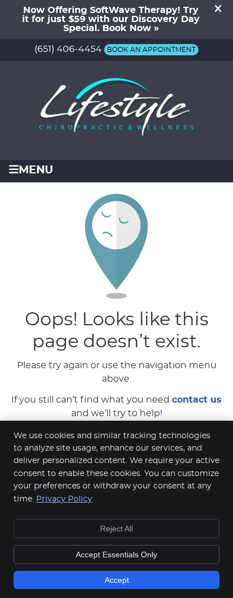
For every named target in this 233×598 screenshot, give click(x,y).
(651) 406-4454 (68, 49)
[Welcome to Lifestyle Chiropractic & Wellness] (116, 136)
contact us (197, 399)
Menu (36, 170)
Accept (117, 579)
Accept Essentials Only (116, 554)
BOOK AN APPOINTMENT (151, 49)
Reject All (116, 528)
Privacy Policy (64, 499)
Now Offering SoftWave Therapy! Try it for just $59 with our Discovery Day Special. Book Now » (111, 19)
